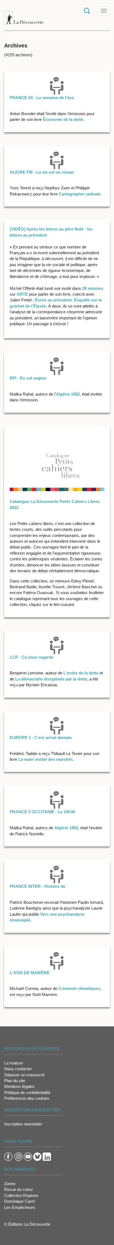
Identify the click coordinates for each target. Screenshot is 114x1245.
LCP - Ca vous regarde (31, 657)
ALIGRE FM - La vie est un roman (42, 172)
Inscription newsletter (23, 1124)
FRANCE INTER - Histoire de (37, 886)
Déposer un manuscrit (24, 1074)
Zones (9, 1183)
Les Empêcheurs (19, 1207)
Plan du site (14, 1080)
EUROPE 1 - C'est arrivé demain (41, 737)
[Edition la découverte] (23, 14)
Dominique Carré (19, 1201)
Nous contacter (18, 1068)
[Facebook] (8, 1156)
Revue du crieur (18, 1189)
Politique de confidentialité (27, 1092)
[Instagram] (18, 1156)
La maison (13, 1063)
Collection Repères (21, 1195)
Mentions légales (19, 1086)
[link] (22, 294)
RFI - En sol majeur (28, 378)
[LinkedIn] (47, 1156)
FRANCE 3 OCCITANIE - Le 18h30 (42, 811)
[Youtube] (28, 1156)
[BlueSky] (37, 1156)
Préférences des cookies (26, 1098)
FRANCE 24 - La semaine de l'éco (42, 97)
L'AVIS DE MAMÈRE (30, 972)
